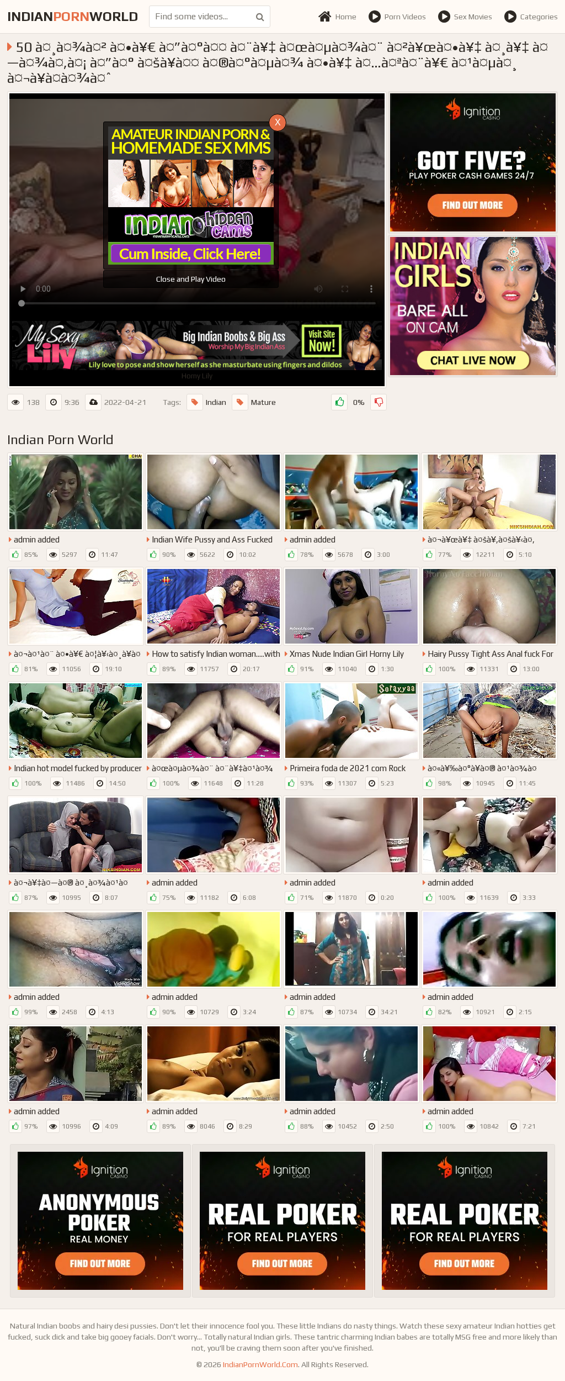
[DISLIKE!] (378, 402)
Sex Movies (473, 16)
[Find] (260, 17)
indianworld (72, 16)
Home (345, 16)
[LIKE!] (339, 402)
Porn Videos (405, 16)
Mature (263, 402)
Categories (539, 16)
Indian (216, 402)
